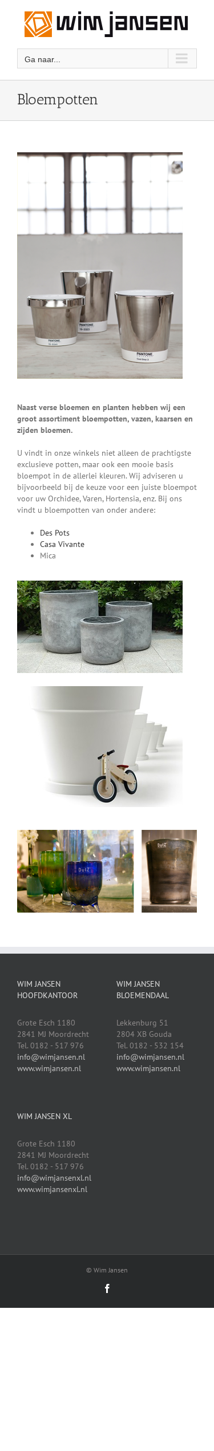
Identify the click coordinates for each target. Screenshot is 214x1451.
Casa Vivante (62, 544)
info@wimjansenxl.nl (54, 1178)
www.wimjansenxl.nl (52, 1189)
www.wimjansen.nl (49, 1068)
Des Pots (55, 533)
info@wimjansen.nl (51, 1057)
